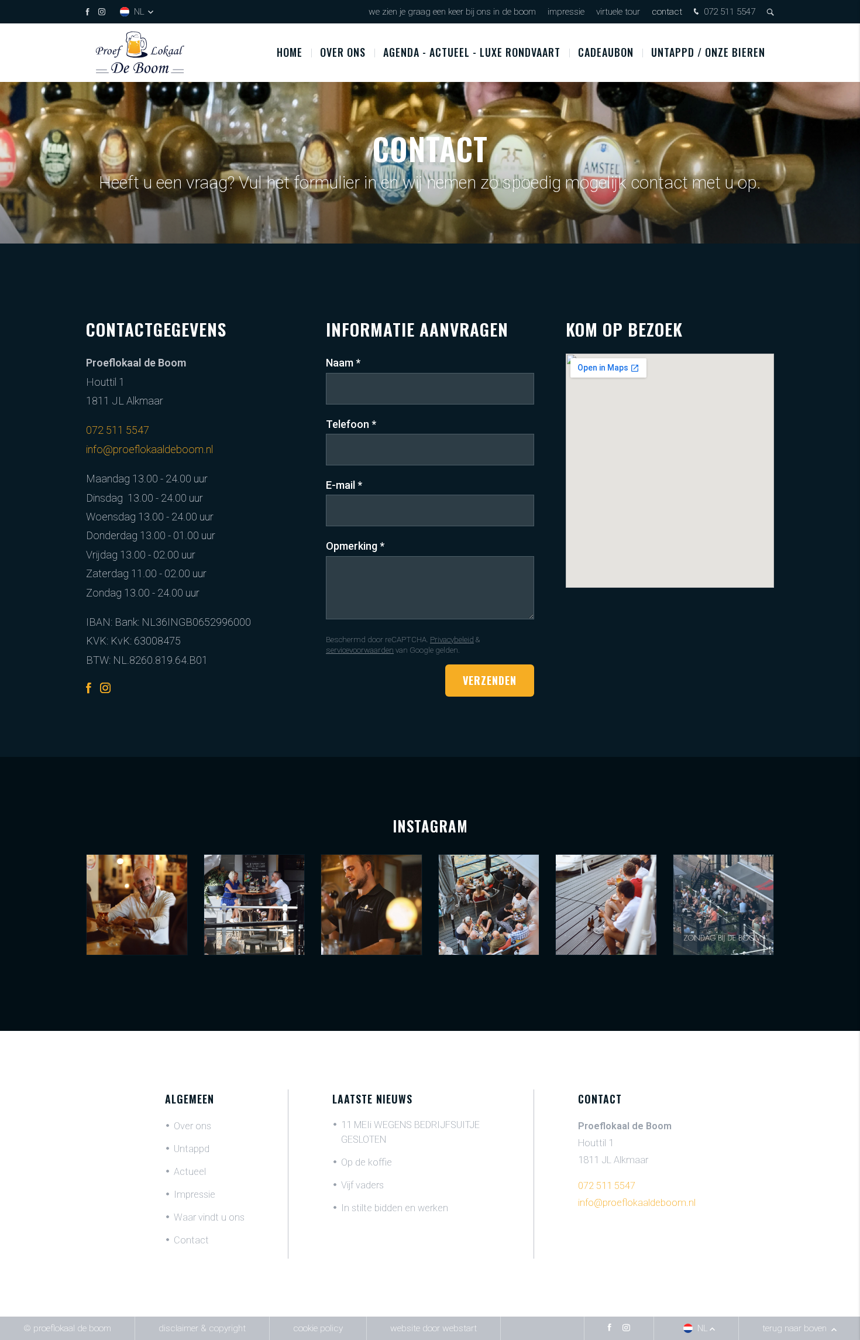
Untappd (191, 1148)
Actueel (190, 1171)
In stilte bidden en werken (394, 1208)
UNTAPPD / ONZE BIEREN (708, 52)
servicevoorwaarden (360, 649)
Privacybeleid (452, 639)
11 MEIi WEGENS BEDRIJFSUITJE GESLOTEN (410, 1132)
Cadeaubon (606, 52)
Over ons (343, 52)
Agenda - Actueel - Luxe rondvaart (471, 52)
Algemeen (189, 1098)
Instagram (430, 826)
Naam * (343, 363)
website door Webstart (433, 1328)
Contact (667, 11)
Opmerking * (355, 546)
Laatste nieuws (372, 1098)
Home (289, 52)
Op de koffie (366, 1162)
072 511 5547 (728, 11)
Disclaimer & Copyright (202, 1328)
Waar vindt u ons (209, 1217)
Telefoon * (351, 424)
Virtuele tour (618, 11)
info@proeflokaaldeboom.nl (149, 449)
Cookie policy (318, 1328)
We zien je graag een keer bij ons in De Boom (452, 11)
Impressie (566, 11)
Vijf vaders (362, 1185)
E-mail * (344, 485)
